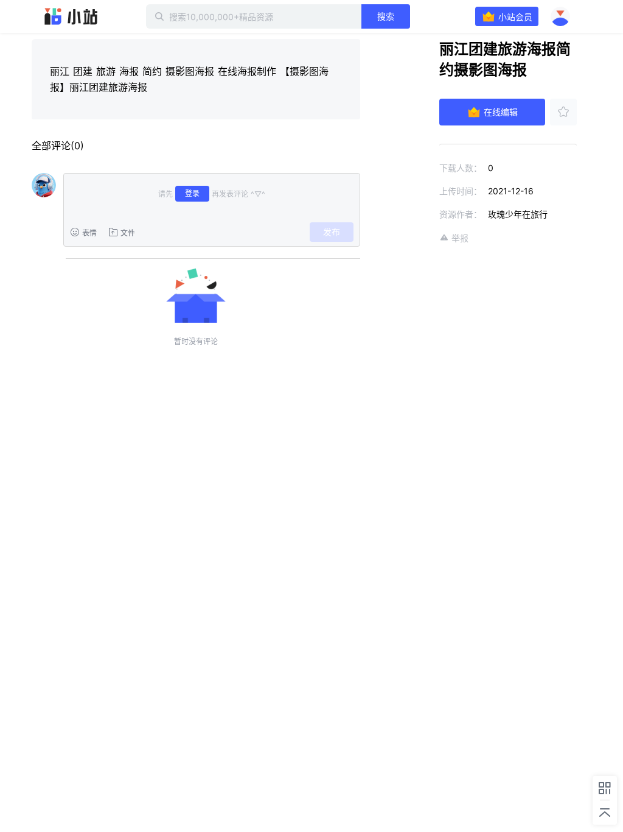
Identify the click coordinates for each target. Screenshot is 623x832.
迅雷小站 (71, 16)
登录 (192, 193)
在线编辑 (501, 112)
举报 (459, 238)
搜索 (385, 16)
